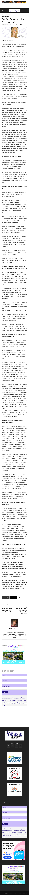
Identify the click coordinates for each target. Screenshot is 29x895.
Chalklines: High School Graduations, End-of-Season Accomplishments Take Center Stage (21, 610)
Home (3, 14)
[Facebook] (8, 746)
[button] (2, 10)
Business (8, 14)
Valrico (7, 16)
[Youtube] (20, 746)
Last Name (5, 680)
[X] (16, 746)
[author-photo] (14, 626)
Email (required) (6, 686)
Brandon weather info (13, 721)
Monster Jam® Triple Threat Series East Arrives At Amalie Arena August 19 (7, 609)
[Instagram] (12, 745)
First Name (5, 675)
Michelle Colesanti (7, 24)
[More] (19, 597)
